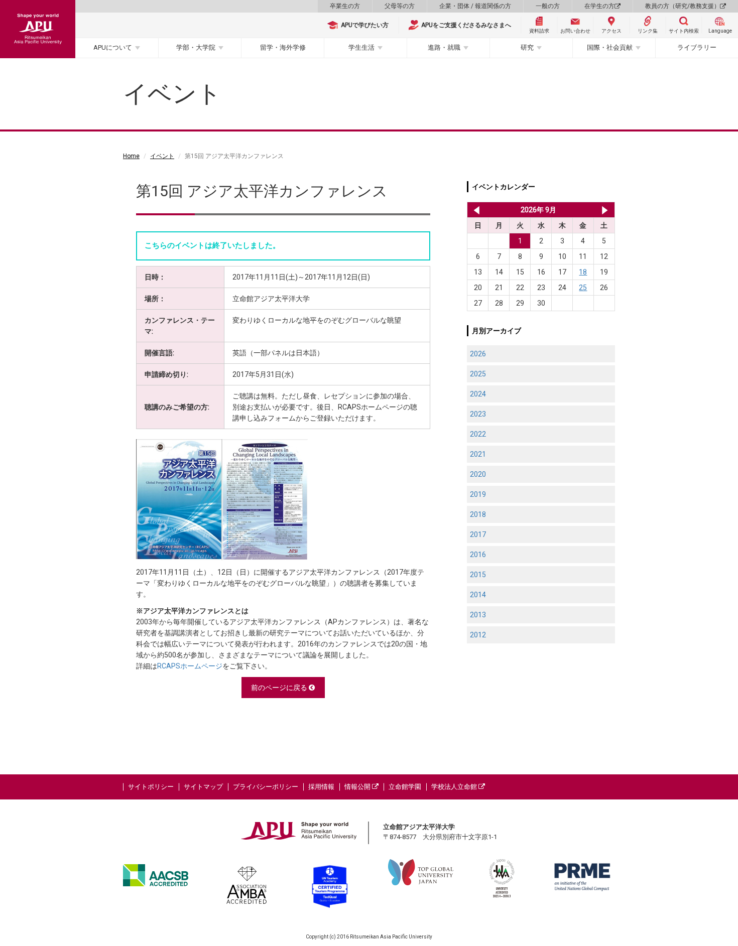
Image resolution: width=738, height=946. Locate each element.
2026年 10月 (604, 209)
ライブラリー (696, 47)
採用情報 (321, 786)
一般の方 (548, 6)
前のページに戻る (280, 688)
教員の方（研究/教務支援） (682, 6)
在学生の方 (599, 6)
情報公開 (358, 786)
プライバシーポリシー (265, 786)
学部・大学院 (195, 47)
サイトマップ (203, 786)
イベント (162, 156)
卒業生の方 (345, 6)
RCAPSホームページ (189, 666)
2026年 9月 (538, 210)
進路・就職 (444, 47)
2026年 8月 (474, 209)
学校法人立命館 (454, 786)
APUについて (112, 47)
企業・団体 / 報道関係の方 (475, 6)
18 (583, 272)
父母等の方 (400, 6)
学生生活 (361, 47)
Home (131, 156)
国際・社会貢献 (610, 47)
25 (583, 288)
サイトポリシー (151, 786)
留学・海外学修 (283, 47)
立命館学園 (405, 786)
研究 (527, 47)
